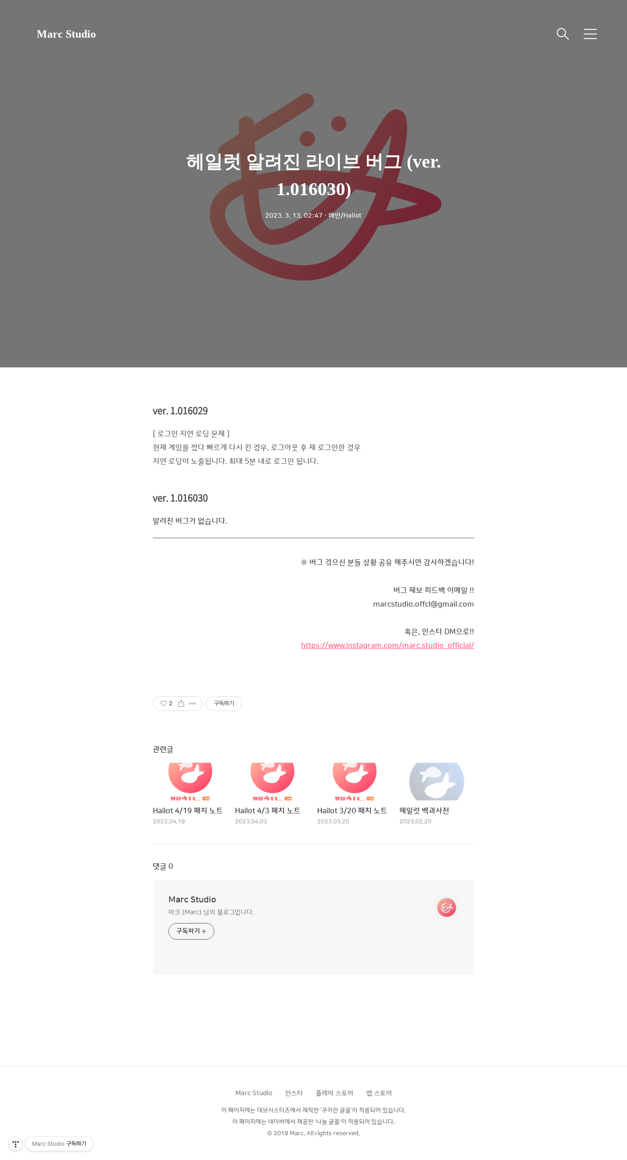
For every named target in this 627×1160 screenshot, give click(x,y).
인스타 (294, 1093)
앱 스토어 (379, 1093)
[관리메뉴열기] (15, 1144)
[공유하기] (181, 703)
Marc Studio (66, 34)
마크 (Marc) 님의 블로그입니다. (211, 912)
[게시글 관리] (192, 703)
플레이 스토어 (334, 1093)
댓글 (163, 866)
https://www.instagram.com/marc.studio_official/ (387, 646)
